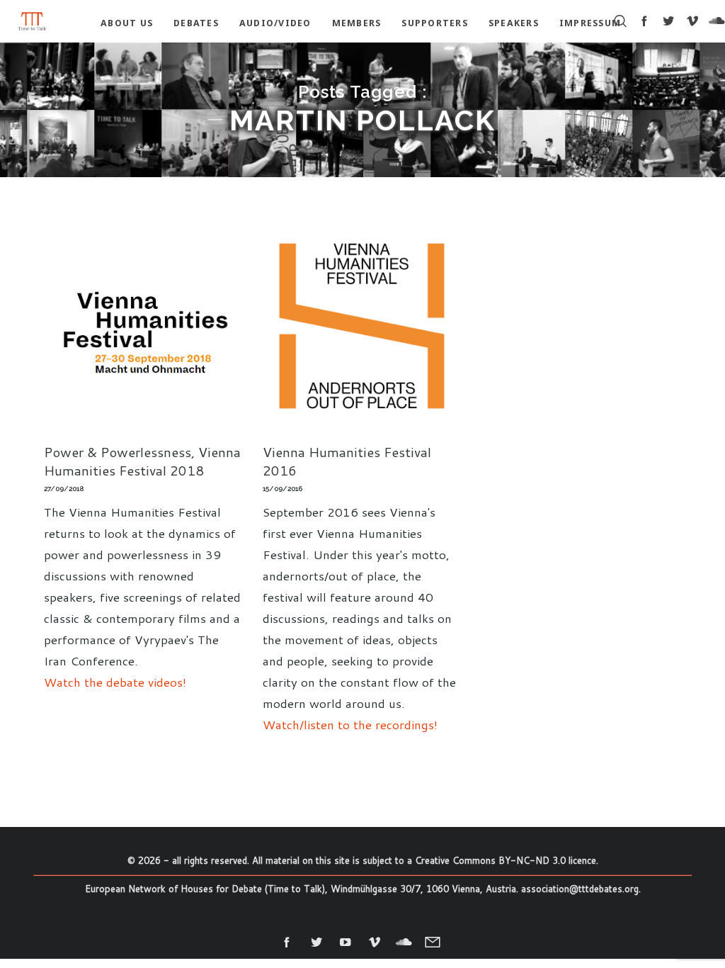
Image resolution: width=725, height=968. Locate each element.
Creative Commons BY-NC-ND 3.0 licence (505, 860)
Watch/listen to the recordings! (350, 724)
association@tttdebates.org (580, 888)
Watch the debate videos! (115, 681)
